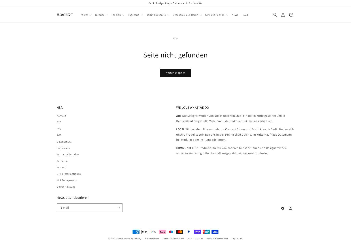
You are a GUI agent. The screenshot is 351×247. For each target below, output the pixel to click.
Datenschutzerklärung (173, 238)
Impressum (63, 148)
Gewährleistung (66, 186)
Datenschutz (64, 141)
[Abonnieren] (118, 207)
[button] (85, 15)
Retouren (62, 161)
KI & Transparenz (67, 180)
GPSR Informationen (69, 173)
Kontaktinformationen (217, 238)
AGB (59, 135)
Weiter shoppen (175, 72)
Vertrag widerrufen (68, 154)
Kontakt (61, 115)
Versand (61, 167)
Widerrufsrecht (152, 238)
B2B (59, 122)
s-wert (119, 238)
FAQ (59, 128)
